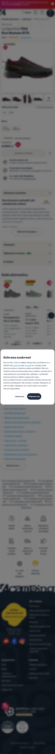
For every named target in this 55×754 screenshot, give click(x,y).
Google (28, 365)
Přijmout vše (34, 397)
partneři (16, 365)
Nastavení (19, 397)
